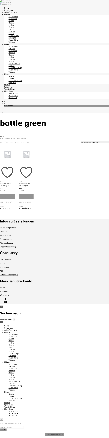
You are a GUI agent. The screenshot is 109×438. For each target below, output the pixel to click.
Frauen (7, 14)
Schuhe (11, 33)
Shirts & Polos (14, 63)
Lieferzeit (4, 231)
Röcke (11, 29)
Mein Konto (8, 91)
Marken (7, 85)
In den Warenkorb (6, 197)
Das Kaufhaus (5, 259)
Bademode (13, 19)
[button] (4, 101)
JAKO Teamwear (10, 12)
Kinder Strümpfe (15, 80)
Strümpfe (12, 38)
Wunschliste (13, 95)
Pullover (12, 31)
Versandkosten (6, 208)
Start (2, 139)
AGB (1, 271)
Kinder (6, 74)
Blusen (11, 21)
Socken (11, 65)
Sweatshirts (13, 40)
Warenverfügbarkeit (8, 228)
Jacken (11, 25)
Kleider (11, 27)
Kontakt (3, 263)
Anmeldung (4, 287)
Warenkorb (13, 98)
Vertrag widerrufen (54, 434)
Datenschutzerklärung (9, 275)
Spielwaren (8, 87)
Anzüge (12, 48)
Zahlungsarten (5, 239)
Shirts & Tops (14, 36)
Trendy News (9, 89)
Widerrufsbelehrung (8, 247)
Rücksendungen (6, 243)
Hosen (11, 23)
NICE (1, 188)
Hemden (12, 53)
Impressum (4, 267)
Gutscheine (8, 10)
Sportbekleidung (15, 68)
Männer (7, 44)
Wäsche (12, 42)
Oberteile (12, 83)
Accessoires (13, 16)
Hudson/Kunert (6, 319)
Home (6, 8)
